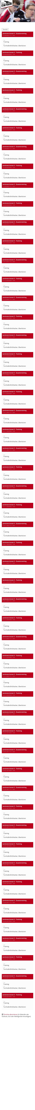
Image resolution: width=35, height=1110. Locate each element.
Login (22, 4)
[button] (17, 40)
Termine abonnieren (11, 1014)
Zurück (5, 29)
